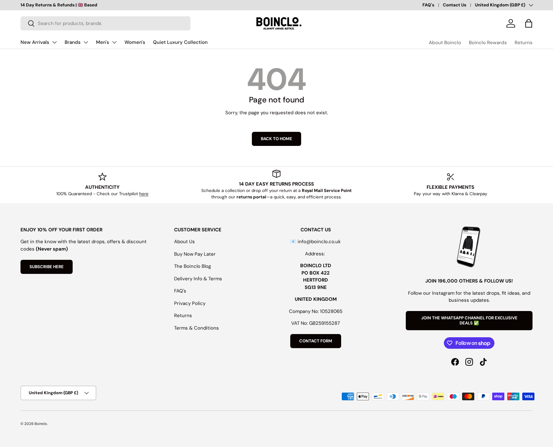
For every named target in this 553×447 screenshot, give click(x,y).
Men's (102, 42)
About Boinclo (445, 42)
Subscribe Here (46, 266)
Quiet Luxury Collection (180, 42)
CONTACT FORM (315, 341)
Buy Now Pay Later (195, 254)
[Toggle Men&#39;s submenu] (114, 42)
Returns (524, 42)
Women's (134, 42)
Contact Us (454, 5)
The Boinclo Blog (192, 266)
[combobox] (105, 23)
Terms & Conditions (196, 328)
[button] (529, 23)
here (143, 193)
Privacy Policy (189, 303)
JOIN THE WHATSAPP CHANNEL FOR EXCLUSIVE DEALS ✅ (469, 320)
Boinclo (41, 423)
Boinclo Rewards (488, 42)
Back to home (276, 138)
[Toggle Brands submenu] (86, 42)
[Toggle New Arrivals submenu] (54, 42)
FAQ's (428, 5)
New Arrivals (34, 42)
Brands (73, 42)
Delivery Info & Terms (198, 278)
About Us (184, 241)
